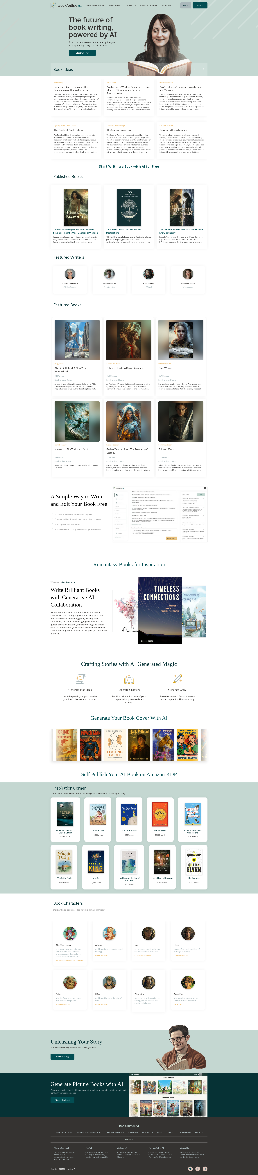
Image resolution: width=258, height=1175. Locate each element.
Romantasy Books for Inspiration (129, 564)
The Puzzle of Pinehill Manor (69, 129)
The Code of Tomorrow (119, 129)
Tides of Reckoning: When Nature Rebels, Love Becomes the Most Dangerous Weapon (75, 231)
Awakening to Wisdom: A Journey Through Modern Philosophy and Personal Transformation (129, 90)
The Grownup (194, 878)
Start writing (82, 53)
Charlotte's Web (98, 830)
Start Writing (62, 1056)
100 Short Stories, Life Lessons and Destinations (124, 231)
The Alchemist (160, 830)
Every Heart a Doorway (162, 878)
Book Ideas (63, 69)
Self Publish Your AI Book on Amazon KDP (129, 774)
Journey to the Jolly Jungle (173, 129)
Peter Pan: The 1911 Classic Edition (65, 831)
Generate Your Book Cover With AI (129, 718)
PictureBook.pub (62, 1100)
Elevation (96, 878)
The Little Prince (129, 830)
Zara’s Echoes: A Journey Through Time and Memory (181, 88)
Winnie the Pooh (64, 878)
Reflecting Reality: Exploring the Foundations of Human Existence (71, 88)
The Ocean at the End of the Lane (129, 879)
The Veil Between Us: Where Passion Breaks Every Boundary (181, 231)
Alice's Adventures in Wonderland (193, 831)
